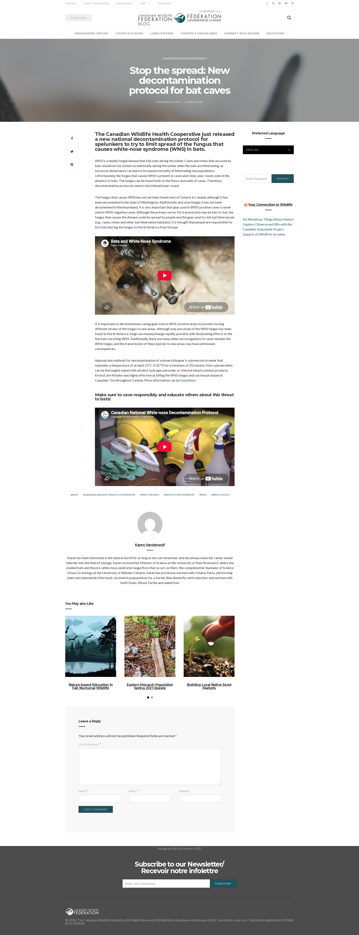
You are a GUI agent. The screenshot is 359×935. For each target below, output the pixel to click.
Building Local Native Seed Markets (209, 686)
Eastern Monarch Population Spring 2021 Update (150, 686)
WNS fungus (221, 494)
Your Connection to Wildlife (270, 205)
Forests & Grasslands (199, 33)
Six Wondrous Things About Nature (268, 219)
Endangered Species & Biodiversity (184, 58)
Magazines (125, 3)
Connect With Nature (241, 33)
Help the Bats (150, 494)
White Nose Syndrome (180, 494)
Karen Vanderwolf (150, 545)
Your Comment (89, 744)
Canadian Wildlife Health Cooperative (153, 134)
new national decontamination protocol (149, 139)
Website (184, 791)
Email (132, 791)
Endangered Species (91, 33)
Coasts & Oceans (129, 33)
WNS (204, 494)
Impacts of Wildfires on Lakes (264, 234)
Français (164, 3)
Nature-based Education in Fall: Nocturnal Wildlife (91, 686)
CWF (143, 3)
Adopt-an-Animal (96, 3)
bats (75, 494)
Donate (70, 3)
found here (187, 380)
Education (275, 33)
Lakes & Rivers (161, 33)
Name (82, 791)
